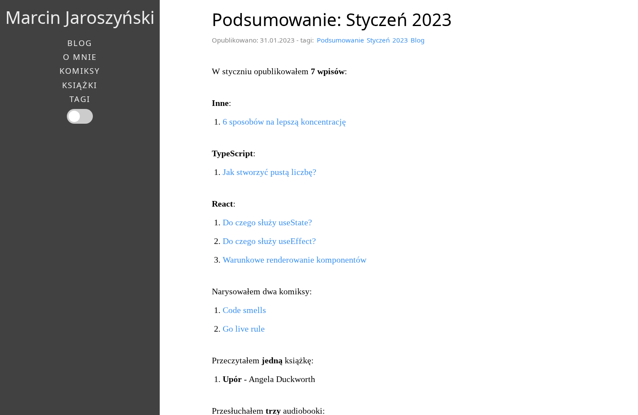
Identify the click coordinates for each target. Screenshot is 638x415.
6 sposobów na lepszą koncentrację (284, 121)
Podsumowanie (340, 40)
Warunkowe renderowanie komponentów (294, 259)
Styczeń (378, 40)
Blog (417, 40)
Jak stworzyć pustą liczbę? (269, 172)
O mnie (80, 57)
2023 (400, 40)
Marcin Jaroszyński (80, 17)
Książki (79, 85)
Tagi (79, 99)
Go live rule (244, 328)
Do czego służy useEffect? (269, 241)
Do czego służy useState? (267, 222)
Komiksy (79, 71)
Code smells (244, 310)
